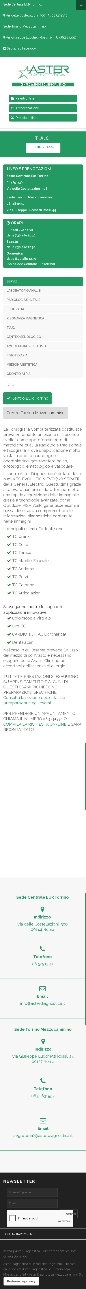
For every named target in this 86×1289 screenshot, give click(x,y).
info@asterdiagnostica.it (42, 1003)
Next (79, 140)
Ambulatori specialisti (26, 346)
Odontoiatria (18, 374)
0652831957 (67, 37)
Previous (6, 140)
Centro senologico (24, 337)
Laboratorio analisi (24, 290)
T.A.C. (11, 327)
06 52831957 (43, 1096)
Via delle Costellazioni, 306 (25, 15)
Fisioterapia (17, 355)
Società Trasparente (20, 1234)
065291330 (59, 15)
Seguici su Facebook (21, 48)
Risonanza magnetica (25, 318)
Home (36, 147)
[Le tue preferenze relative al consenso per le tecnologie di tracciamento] (21, 1281)
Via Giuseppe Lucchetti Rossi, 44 (29, 37)
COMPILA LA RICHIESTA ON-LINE (34, 724)
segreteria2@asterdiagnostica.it (43, 1135)
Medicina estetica (22, 364)
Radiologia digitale (23, 300)
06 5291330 (42, 963)
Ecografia (15, 309)
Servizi (12, 281)
